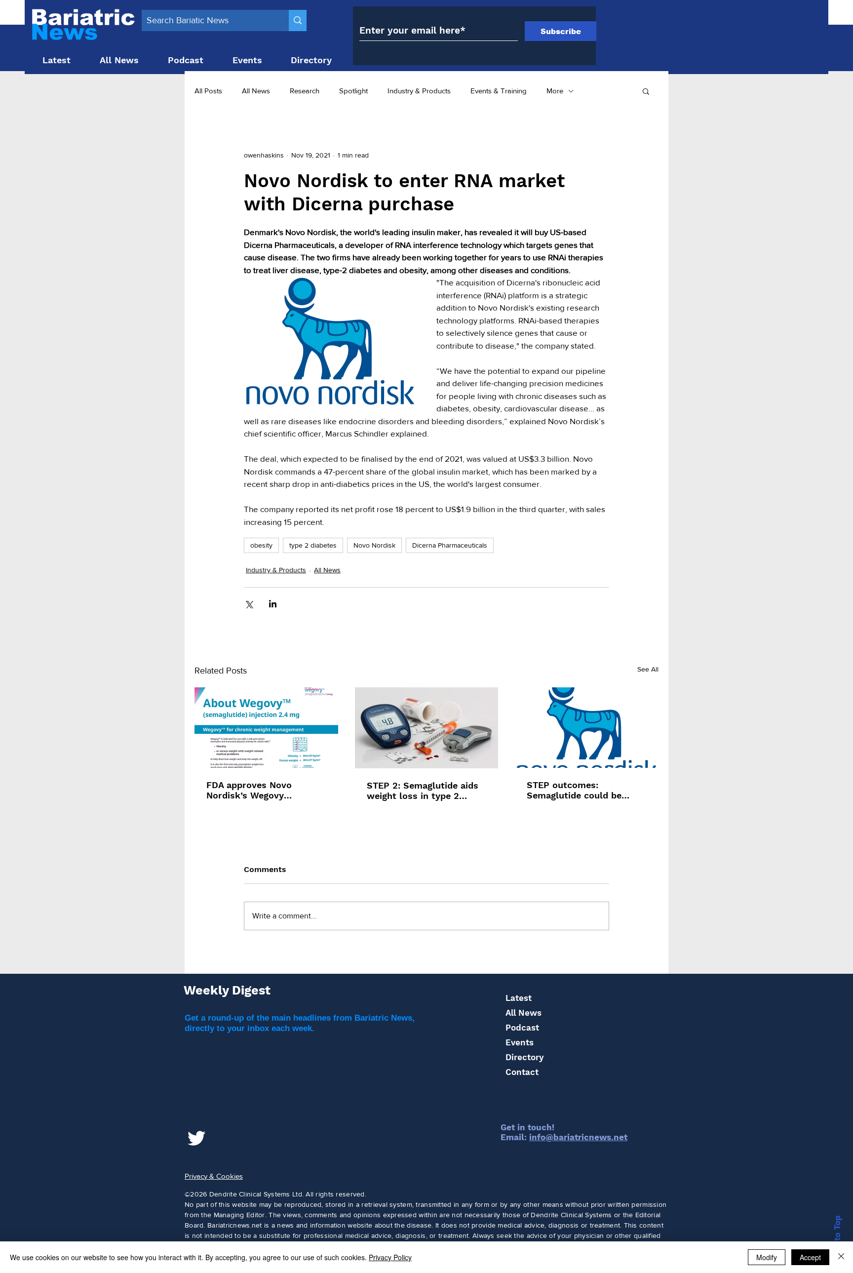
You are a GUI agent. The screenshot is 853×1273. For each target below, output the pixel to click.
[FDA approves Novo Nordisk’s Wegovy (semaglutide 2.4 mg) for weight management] (266, 727)
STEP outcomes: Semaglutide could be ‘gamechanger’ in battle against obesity (577, 790)
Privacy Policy (390, 1257)
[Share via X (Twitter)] (248, 603)
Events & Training (498, 90)
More (554, 90)
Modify (766, 1257)
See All (648, 669)
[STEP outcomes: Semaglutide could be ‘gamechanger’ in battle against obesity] (587, 727)
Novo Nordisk (374, 545)
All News (256, 90)
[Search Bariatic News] (298, 20)
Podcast (522, 1028)
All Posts (208, 90)
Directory (524, 1057)
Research (304, 90)
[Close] (841, 1257)
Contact (522, 1072)
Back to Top (837, 1240)
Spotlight (353, 90)
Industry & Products (419, 90)
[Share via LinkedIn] (272, 603)
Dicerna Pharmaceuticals (449, 545)
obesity (261, 545)
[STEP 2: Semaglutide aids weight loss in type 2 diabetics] (427, 727)
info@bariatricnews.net (578, 1137)
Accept (810, 1257)
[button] (646, 91)
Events (519, 1042)
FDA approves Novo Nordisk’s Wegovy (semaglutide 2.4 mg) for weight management (260, 790)
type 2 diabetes (313, 545)
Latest (518, 998)
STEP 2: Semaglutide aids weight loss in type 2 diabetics (422, 790)
